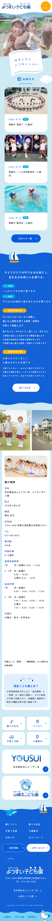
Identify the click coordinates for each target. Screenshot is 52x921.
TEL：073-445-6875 (26, 881)
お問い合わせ (38, 847)
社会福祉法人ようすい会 (26, 890)
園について (11, 824)
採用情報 (32, 916)
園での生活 (25, 387)
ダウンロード (36, 837)
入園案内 (7, 916)
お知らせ (10, 837)
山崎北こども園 (26, 896)
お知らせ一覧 (25, 238)
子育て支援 (19, 916)
